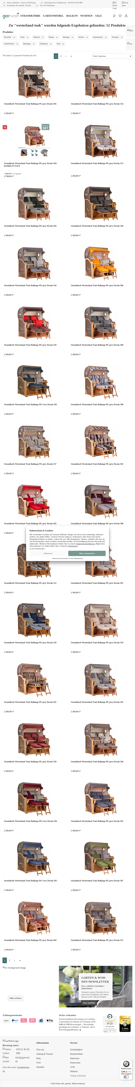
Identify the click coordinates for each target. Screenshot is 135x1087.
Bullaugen (27, 44)
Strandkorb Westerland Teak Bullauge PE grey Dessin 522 (30, 583)
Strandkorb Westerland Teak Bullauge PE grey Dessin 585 (30, 523)
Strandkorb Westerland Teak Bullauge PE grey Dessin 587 (97, 881)
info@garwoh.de (22, 1059)
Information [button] (42, 1042)
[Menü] (130, 1060)
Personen (115, 37)
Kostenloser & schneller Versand (19, 5)
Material (36, 37)
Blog (38, 1058)
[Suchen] (114, 15)
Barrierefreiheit (76, 1054)
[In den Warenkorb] (61, 112)
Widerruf (74, 1071)
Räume (51, 37)
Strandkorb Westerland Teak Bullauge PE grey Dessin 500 (97, 345)
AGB (72, 1067)
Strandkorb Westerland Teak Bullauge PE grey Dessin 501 (97, 583)
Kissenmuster (98, 37)
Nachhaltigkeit (76, 1049)
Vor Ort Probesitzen (47, 5)
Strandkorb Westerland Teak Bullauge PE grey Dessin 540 (97, 761)
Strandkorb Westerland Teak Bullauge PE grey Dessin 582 (97, 821)
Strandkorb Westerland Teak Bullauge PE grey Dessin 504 (30, 226)
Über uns (40, 1049)
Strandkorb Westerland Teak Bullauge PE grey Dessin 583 (97, 464)
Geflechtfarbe (9, 44)
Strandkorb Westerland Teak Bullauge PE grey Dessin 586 (97, 285)
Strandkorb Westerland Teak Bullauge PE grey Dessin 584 (30, 940)
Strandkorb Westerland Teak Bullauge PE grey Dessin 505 (30, 104)
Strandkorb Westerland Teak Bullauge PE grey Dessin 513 (97, 163)
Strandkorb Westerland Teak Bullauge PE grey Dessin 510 (97, 642)
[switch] (126, 1077)
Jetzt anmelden (89, 1003)
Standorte (40, 1067)
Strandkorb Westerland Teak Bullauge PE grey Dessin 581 (30, 702)
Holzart (81, 37)
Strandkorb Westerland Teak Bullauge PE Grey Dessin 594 (30, 821)
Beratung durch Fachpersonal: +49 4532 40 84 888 (63, 3)
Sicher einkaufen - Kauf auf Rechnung (21, 3)
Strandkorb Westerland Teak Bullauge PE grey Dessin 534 (97, 104)
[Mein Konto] (126, 15)
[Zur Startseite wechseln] (11, 16)
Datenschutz (75, 1063)
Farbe (22, 37)
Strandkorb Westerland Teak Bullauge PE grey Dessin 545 (97, 702)
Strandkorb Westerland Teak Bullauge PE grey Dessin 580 (97, 404)
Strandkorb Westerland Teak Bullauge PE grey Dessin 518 (30, 642)
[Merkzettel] (120, 15)
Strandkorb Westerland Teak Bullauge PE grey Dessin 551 (97, 940)
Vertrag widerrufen (78, 1076)
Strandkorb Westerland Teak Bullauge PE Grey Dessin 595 (30, 881)
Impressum (74, 1058)
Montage (66, 37)
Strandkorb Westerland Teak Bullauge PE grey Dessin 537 (30, 464)
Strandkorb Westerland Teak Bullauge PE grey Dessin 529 (30, 345)
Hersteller (8, 37)
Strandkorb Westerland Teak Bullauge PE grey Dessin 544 (30, 285)
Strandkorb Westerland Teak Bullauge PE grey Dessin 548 (97, 226)
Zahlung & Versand (44, 1054)
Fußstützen (44, 44)
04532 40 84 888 (22, 1051)
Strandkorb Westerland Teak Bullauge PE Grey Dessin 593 (30, 404)
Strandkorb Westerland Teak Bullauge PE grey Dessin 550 (30, 761)
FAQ (38, 1063)
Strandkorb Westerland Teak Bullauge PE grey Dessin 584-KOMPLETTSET (30, 164)
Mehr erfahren (15, 998)
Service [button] (74, 1042)
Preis (59, 44)
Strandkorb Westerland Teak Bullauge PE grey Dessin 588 (97, 523)
